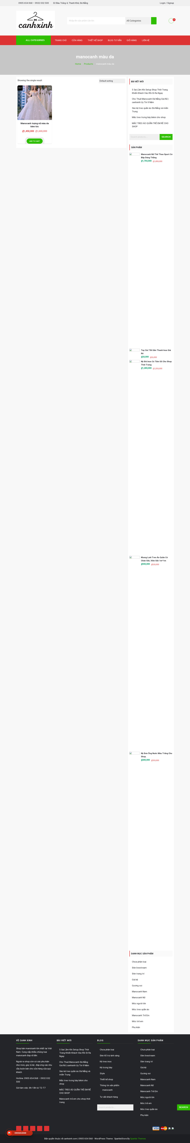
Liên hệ (145, 40)
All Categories (35, 40)
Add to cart (34, 141)
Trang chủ (61, 40)
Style (102, 1073)
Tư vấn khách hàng (109, 1097)
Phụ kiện (136, 1027)
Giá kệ (135, 979)
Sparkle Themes (138, 1138)
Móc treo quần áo (140, 1009)
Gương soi (137, 985)
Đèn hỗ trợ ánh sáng (109, 1055)
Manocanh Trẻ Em (140, 1015)
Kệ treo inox (105, 1061)
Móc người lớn (139, 1003)
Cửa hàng (77, 40)
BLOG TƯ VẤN (114, 40)
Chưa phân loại (139, 961)
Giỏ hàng (132, 40)
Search (166, 137)
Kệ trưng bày (106, 1067)
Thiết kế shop (95, 40)
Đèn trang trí (138, 973)
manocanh (107, 1090)
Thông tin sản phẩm (109, 1085)
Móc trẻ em (137, 1021)
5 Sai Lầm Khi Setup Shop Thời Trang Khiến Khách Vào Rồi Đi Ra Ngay (75, 1052)
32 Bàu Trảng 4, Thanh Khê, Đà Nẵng (70, 3)
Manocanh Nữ (138, 997)
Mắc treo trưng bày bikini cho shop (149, 117)
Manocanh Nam (139, 991)
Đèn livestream (139, 967)
